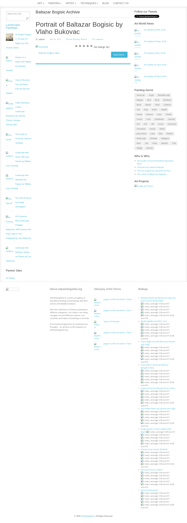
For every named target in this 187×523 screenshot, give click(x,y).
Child (157, 105)
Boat (157, 100)
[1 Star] (76, 46)
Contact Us (121, 3)
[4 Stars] (88, 46)
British (148, 105)
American (141, 95)
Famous (149, 114)
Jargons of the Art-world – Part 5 (117, 343)
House (152, 129)
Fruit (148, 119)
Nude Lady (141, 138)
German (171, 119)
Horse (160, 124)
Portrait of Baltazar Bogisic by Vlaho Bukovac (79, 28)
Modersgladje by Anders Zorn (154, 321)
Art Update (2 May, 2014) (154, 53)
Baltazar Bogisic (46, 53)
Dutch (154, 109)
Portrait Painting (73, 39)
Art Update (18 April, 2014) (155, 76)
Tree (174, 143)
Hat (145, 124)
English (164, 109)
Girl (138, 124)
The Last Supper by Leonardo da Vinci (153, 170)
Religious (165, 138)
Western (84, 39)
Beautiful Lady (164, 95)
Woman (150, 148)
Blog (105, 3)
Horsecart (172, 124)
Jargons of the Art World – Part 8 (118, 299)
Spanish (164, 143)
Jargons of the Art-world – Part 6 (117, 332)
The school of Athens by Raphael (151, 174)
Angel (151, 95)
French (139, 119)
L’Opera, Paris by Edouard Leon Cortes (158, 388)
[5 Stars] (91, 46)
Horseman (141, 129)
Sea (146, 143)
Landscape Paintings (13, 26)
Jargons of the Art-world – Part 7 (117, 310)
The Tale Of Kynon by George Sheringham (23, 202)
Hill (152, 124)
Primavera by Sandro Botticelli (150, 167)
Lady (153, 133)
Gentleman (159, 119)
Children (167, 105)
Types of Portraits (111, 321)
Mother (170, 133)
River (139, 143)
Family (139, 114)
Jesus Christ (141, 133)
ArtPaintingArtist (17, 3)
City (138, 109)
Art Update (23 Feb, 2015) (155, 29)
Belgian (140, 100)
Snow (155, 143)
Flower (169, 114)
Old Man (153, 138)
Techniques (89, 3)
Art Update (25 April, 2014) (155, 64)
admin (42, 39)
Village (139, 148)
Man (57, 53)
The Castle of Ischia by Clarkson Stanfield (23, 138)
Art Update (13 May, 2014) (155, 41)
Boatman (167, 100)
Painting (55, 3)
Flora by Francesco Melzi (151, 469)
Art (40, 3)
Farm (159, 114)
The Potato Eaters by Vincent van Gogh (158, 408)
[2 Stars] (80, 46)
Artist (71, 3)
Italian (162, 129)
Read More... (119, 54)
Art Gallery (10, 278)
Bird (149, 100)
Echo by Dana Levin (149, 490)
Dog (146, 109)
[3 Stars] (84, 46)
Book (139, 105)
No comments (97, 39)
